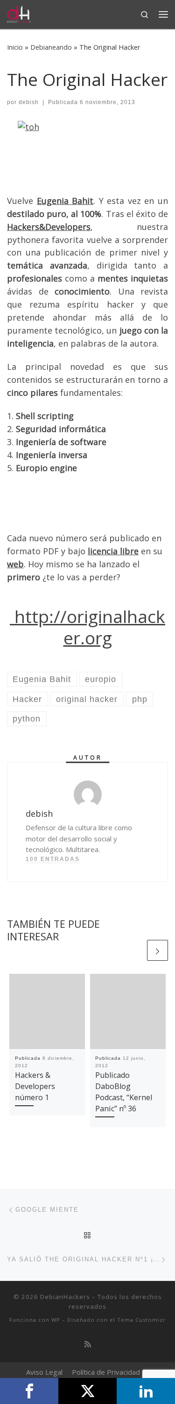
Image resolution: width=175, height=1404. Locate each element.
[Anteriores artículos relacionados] (134, 950)
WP (55, 1319)
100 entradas (53, 859)
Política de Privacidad (106, 1372)
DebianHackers (65, 1296)
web (15, 564)
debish (29, 102)
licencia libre (113, 551)
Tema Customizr (141, 1319)
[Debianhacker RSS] (87, 1344)
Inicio (15, 47)
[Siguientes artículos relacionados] (157, 950)
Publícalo (87, 1391)
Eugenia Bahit (65, 200)
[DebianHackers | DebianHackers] (18, 13)
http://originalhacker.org (87, 627)
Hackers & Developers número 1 (35, 1086)
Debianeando (51, 47)
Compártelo (29, 1391)
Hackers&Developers (49, 226)
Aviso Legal (44, 1372)
